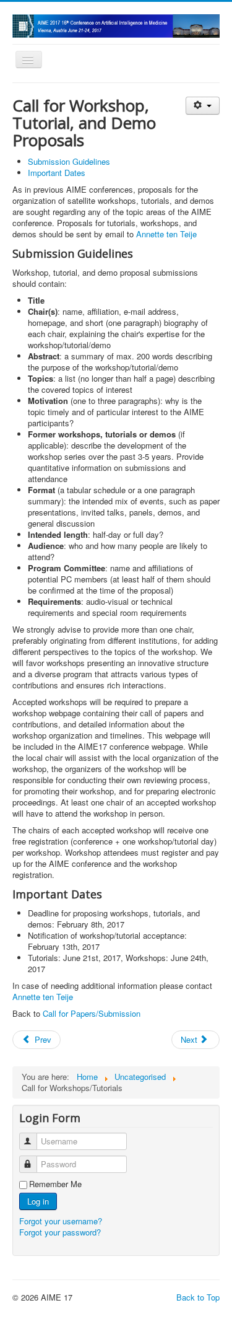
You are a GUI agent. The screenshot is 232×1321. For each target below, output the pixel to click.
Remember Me (55, 1184)
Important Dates (56, 172)
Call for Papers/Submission (91, 1013)
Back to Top (198, 1297)
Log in (38, 1201)
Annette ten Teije (166, 234)
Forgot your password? (60, 1232)
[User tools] (203, 106)
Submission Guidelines (69, 161)
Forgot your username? (60, 1221)
